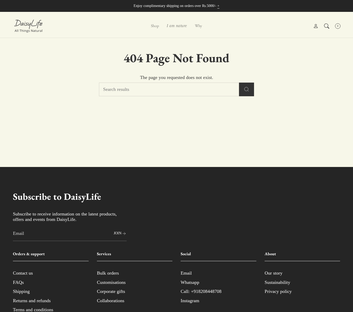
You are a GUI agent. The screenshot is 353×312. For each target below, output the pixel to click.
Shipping (21, 291)
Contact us (23, 273)
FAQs (18, 282)
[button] (155, 26)
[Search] (246, 89)
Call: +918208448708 (201, 291)
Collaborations (110, 300)
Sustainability (277, 282)
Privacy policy (278, 291)
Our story (273, 273)
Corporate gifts (111, 291)
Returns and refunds (32, 300)
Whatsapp (190, 282)
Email (186, 273)
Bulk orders (108, 273)
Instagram (190, 300)
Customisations (111, 282)
